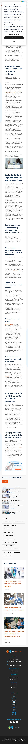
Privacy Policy (14, 685)
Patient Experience (19, 522)
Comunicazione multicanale (10, 542)
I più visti (5, 487)
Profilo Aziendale (14, 671)
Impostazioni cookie (14, 34)
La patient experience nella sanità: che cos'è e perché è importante (12, 583)
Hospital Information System (11, 549)
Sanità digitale (7, 522)
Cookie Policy (14, 687)
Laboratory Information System (12, 552)
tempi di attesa (9, 324)
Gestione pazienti (8, 528)
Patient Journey (17, 270)
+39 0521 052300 (15, 659)
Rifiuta (14, 41)
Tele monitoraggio (8, 535)
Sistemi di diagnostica (9, 539)
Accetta (14, 37)
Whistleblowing (14, 679)
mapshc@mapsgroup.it (15, 661)
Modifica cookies (14, 742)
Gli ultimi (17, 487)
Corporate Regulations (14, 677)
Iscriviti (5, 481)
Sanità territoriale (8, 545)
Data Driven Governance (10, 525)
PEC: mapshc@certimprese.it (15, 664)
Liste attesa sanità (8, 532)
